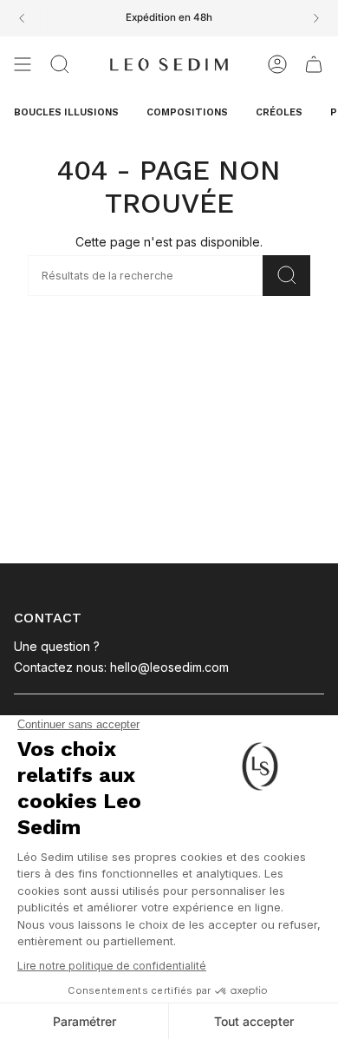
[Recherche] (286, 275)
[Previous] (21, 18)
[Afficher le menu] (22, 64)
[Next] (316, 18)
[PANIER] (314, 64)
